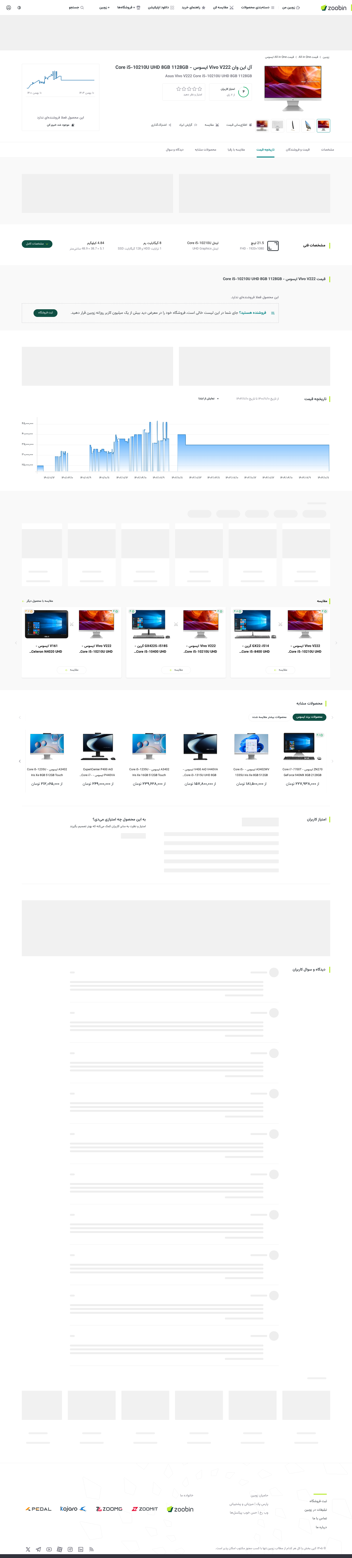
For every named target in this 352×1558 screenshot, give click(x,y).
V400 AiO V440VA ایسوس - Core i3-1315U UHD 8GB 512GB (200, 772)
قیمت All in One (308, 57)
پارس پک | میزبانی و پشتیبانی (248, 1504)
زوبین (326, 57)
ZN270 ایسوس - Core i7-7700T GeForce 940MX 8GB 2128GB (303, 772)
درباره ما (321, 1527)
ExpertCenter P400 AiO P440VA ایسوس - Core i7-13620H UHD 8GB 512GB (98, 772)
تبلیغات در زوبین (316, 1510)
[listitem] (280, 642)
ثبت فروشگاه (318, 1501)
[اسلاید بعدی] (20, 761)
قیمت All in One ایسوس (279, 57)
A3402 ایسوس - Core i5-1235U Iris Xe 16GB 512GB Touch (149, 772)
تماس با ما (319, 1518)
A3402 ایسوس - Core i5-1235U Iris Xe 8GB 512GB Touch (47, 772)
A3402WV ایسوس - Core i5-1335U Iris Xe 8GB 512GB (251, 772)
